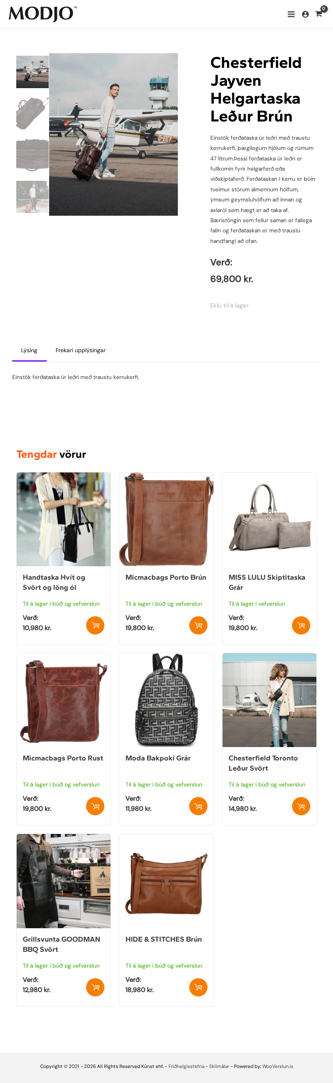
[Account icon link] (305, 14)
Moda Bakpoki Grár (158, 758)
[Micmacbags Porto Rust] (63, 658)
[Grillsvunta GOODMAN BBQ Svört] (63, 839)
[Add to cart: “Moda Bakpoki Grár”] (198, 806)
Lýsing (29, 350)
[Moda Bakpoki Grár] (166, 658)
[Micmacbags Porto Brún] (166, 477)
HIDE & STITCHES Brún (163, 939)
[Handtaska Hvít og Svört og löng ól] (63, 477)
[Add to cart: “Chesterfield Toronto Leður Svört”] (301, 806)
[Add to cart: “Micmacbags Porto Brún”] (198, 625)
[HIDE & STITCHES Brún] (166, 839)
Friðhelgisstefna (186, 1066)
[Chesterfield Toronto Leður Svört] (269, 658)
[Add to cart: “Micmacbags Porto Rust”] (95, 806)
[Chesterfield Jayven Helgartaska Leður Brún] (113, 133)
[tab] (29, 351)
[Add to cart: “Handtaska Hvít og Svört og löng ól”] (95, 625)
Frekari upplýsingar (81, 350)
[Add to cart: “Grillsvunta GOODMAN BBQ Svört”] (95, 987)
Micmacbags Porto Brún (165, 577)
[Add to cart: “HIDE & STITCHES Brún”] (198, 987)
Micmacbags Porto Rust (63, 758)
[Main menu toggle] (291, 14)
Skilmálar (219, 1066)
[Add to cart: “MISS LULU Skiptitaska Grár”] (301, 625)
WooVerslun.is (277, 1066)
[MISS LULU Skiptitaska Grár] (269, 477)
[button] (161, 123)
